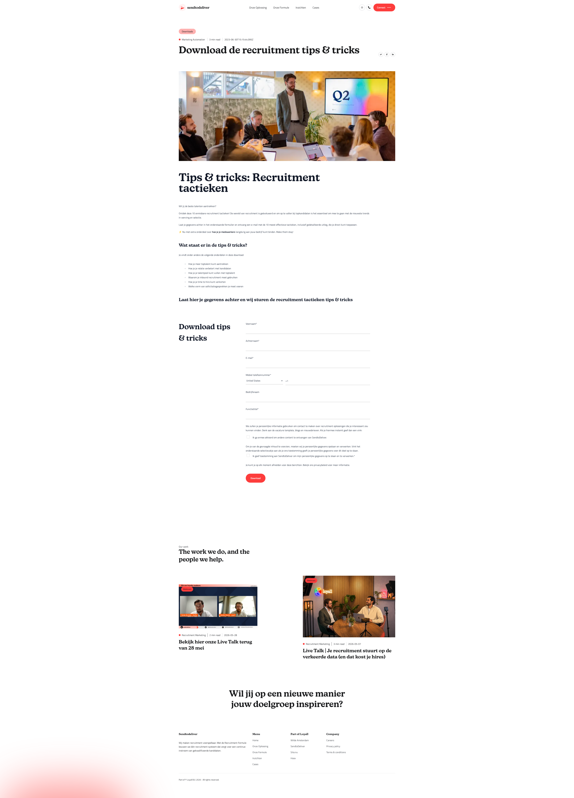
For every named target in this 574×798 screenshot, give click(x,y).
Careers (330, 740)
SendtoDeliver (298, 746)
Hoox (293, 758)
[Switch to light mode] (362, 7)
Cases (316, 7)
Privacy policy (333, 746)
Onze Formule (281, 7)
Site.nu (294, 752)
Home (255, 740)
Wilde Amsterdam (300, 740)
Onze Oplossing (258, 7)
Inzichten (301, 7)
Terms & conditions (336, 752)
